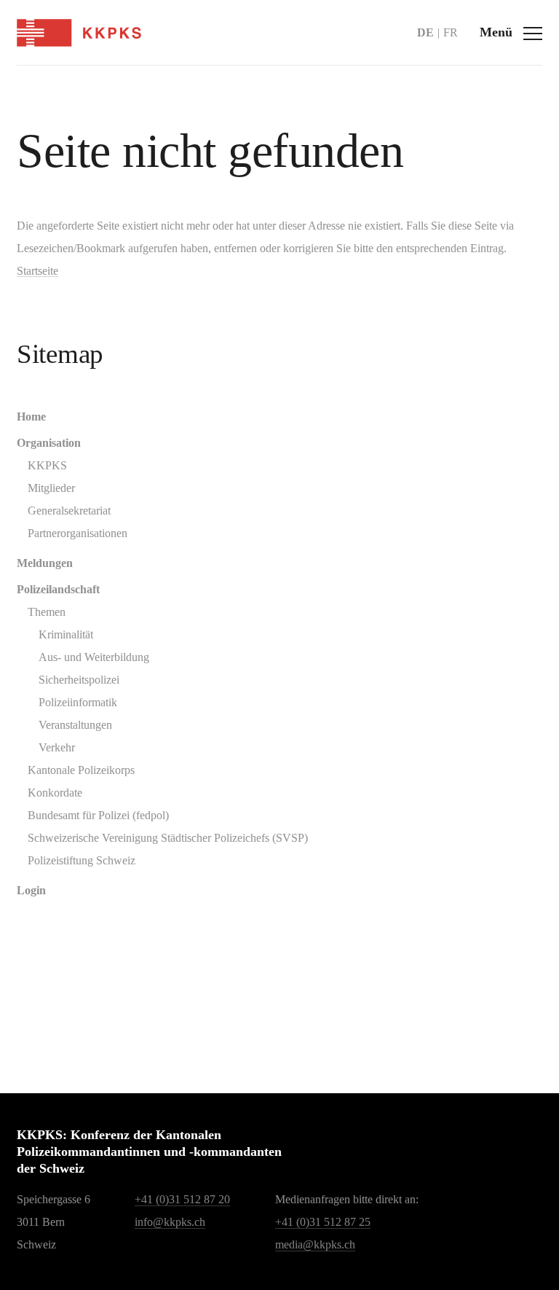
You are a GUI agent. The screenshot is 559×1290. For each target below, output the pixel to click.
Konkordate (55, 792)
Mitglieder (51, 488)
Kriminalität (66, 634)
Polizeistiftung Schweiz (81, 860)
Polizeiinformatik (78, 702)
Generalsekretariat (69, 510)
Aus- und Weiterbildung (94, 657)
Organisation (49, 443)
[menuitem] (279, 416)
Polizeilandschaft (58, 589)
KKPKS (47, 465)
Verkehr (57, 747)
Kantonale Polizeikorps (81, 770)
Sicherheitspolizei (79, 679)
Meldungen (45, 563)
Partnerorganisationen (77, 533)
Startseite (37, 271)
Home (31, 416)
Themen (47, 612)
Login (31, 890)
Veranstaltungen (75, 725)
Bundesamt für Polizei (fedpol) (98, 815)
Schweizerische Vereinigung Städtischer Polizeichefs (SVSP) (168, 838)
